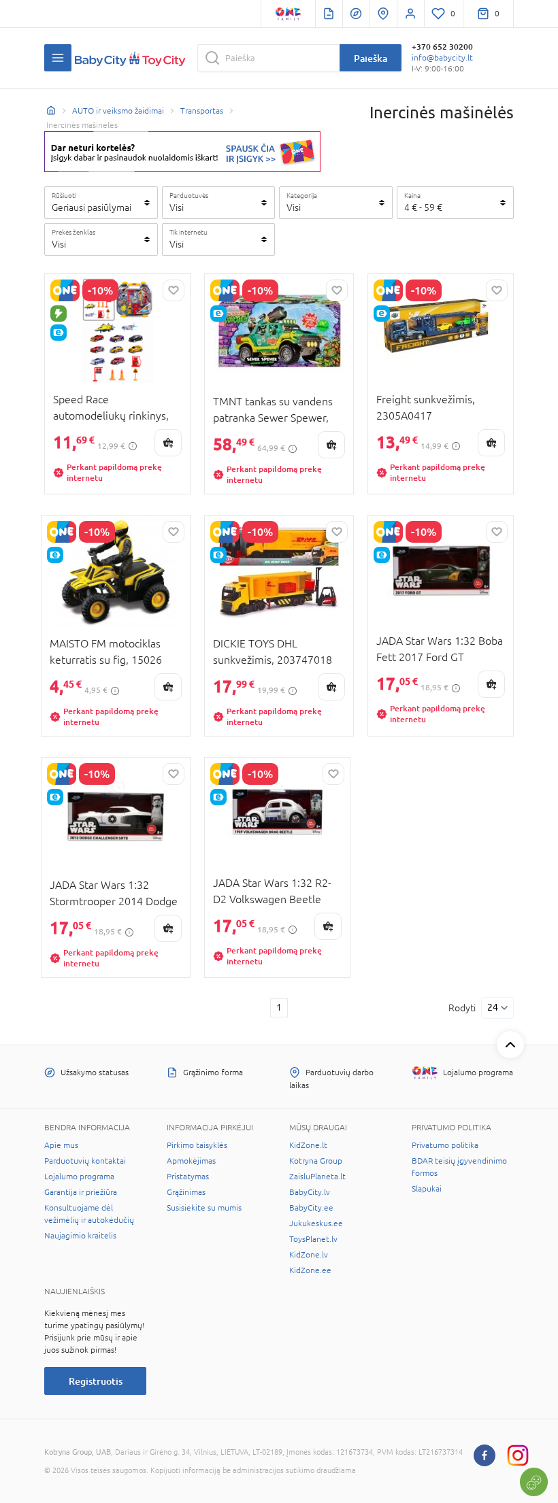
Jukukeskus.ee (316, 1223)
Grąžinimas (186, 1192)
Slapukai (427, 1189)
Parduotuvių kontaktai (85, 1161)
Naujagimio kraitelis (80, 1235)
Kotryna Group (315, 1161)
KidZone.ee (310, 1270)
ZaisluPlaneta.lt (317, 1176)
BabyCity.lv (309, 1192)
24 (492, 1007)
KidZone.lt (308, 1145)
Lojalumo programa (79, 1176)
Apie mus (61, 1145)
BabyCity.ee (311, 1208)
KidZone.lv (308, 1255)
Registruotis (95, 1381)
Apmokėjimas (191, 1161)
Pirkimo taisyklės (197, 1145)
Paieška (370, 58)
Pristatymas (188, 1176)
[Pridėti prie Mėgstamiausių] (173, 290)
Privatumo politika (445, 1145)
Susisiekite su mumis (204, 1208)
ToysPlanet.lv (313, 1239)
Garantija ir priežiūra (80, 1192)
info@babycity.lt (442, 58)
